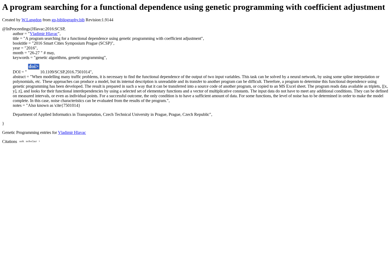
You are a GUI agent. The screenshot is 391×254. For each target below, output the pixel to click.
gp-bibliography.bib (68, 20)
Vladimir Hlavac (44, 33)
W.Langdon (31, 20)
